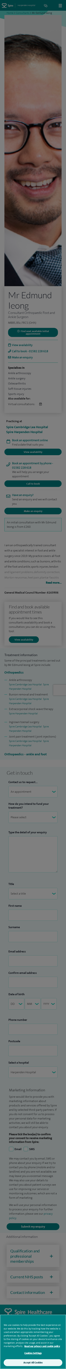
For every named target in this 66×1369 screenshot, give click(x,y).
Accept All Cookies (33, 1362)
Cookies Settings (33, 1353)
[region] (33, 1342)
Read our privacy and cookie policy (42, 1346)
